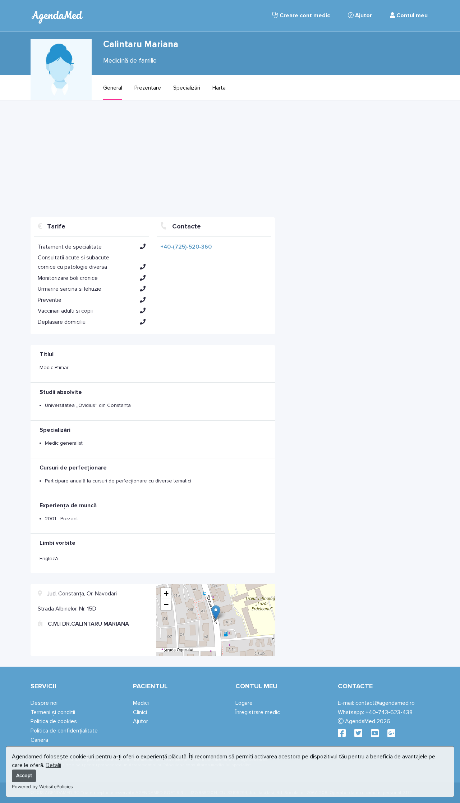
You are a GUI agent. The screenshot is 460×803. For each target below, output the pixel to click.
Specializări (186, 88)
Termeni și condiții (53, 712)
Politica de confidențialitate (64, 730)
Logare (244, 703)
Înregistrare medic (257, 712)
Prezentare (147, 88)
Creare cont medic (304, 15)
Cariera (39, 740)
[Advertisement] (153, 161)
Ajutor (363, 15)
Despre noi (44, 703)
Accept (24, 775)
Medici (141, 703)
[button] (143, 246)
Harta (219, 88)
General (112, 88)
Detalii (53, 765)
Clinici (140, 712)
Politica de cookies (54, 721)
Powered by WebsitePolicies (42, 786)
